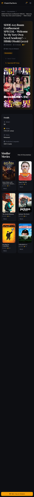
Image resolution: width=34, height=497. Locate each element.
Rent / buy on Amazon (12, 49)
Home (3, 11)
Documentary (11, 11)
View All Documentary (24, 155)
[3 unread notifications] (26, 3)
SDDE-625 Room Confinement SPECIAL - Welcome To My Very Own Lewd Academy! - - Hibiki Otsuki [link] (16, 14)
